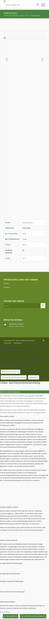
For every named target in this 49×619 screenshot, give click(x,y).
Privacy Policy (5, 612)
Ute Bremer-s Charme (16, 324)
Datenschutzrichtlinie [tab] (7, 602)
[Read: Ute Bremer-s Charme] (6, 325)
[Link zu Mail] (43, 340)
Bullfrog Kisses (10, 13)
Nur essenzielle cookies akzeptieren (33, 616)
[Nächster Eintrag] (41, 59)
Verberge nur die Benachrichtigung (13, 377)
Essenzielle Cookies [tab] (7, 416)
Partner (6, 283)
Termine (7, 287)
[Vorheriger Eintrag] (7, 59)
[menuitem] (36, 5)
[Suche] (36, 5)
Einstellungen (33, 377)
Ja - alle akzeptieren (10, 616)
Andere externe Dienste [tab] (8, 540)
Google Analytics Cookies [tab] (9, 507)
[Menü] (42, 5)
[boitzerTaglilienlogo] (20, 5)
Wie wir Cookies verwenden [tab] (10, 392)
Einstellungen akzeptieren (10, 372)
